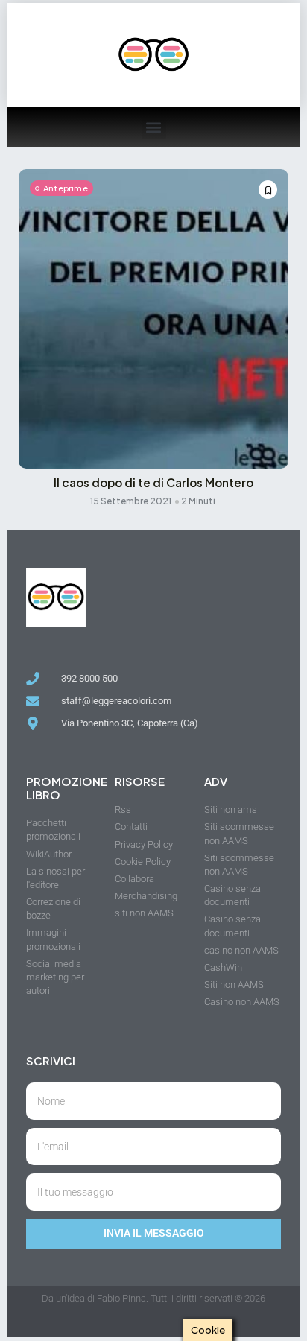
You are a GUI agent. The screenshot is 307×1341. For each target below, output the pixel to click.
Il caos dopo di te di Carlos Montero (153, 482)
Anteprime (65, 188)
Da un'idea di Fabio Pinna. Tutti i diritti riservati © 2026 (153, 1298)
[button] (154, 127)
